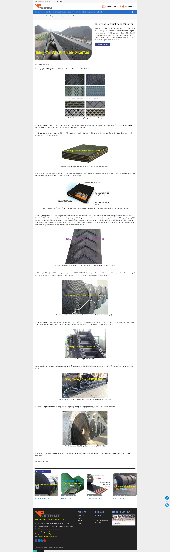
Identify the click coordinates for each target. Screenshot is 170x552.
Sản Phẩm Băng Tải (49, 16)
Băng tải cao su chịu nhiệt (94, 498)
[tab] (38, 64)
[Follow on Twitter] (39, 540)
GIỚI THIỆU (47, 12)
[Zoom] (37, 58)
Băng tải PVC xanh (66, 498)
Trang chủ (38, 16)
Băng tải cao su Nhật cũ (120, 498)
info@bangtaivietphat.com (46, 532)
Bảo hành (98, 515)
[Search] (133, 12)
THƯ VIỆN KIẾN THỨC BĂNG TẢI (85, 12)
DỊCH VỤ (70, 12)
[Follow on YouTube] (44, 540)
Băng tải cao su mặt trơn (42, 498)
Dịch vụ (80, 521)
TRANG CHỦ (38, 12)
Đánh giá (46, 64)
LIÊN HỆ (99, 12)
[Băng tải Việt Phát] (43, 6)
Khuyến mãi (81, 515)
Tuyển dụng (81, 518)
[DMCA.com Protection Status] (38, 551)
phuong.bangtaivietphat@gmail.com (45, 534)
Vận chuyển (98, 518)
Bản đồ (80, 523)
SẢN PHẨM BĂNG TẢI (59, 12)
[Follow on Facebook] (36, 540)
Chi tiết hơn (38, 64)
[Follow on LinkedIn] (41, 540)
